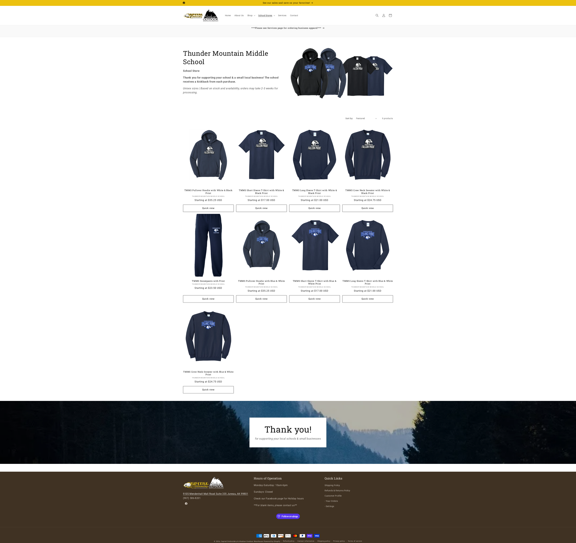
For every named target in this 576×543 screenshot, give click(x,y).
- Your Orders (331, 501)
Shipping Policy (332, 485)
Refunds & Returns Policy (337, 490)
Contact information (305, 541)
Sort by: (349, 118)
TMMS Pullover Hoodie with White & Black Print (208, 191)
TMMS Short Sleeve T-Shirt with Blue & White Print (314, 282)
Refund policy (288, 541)
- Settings (329, 506)
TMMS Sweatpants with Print (208, 281)
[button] (251, 15)
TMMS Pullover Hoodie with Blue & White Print (261, 282)
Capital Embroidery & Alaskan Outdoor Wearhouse (242, 541)
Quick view (208, 208)
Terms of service (355, 541)
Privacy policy (339, 541)
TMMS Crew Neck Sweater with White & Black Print (367, 191)
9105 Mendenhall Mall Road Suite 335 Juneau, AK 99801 (215, 493)
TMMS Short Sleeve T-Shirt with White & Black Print (261, 191)
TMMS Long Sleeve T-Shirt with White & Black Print (314, 191)
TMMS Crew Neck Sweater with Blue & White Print (208, 373)
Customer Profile (333, 496)
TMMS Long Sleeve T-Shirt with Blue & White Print (367, 282)
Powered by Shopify (272, 541)
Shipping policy (323, 541)
